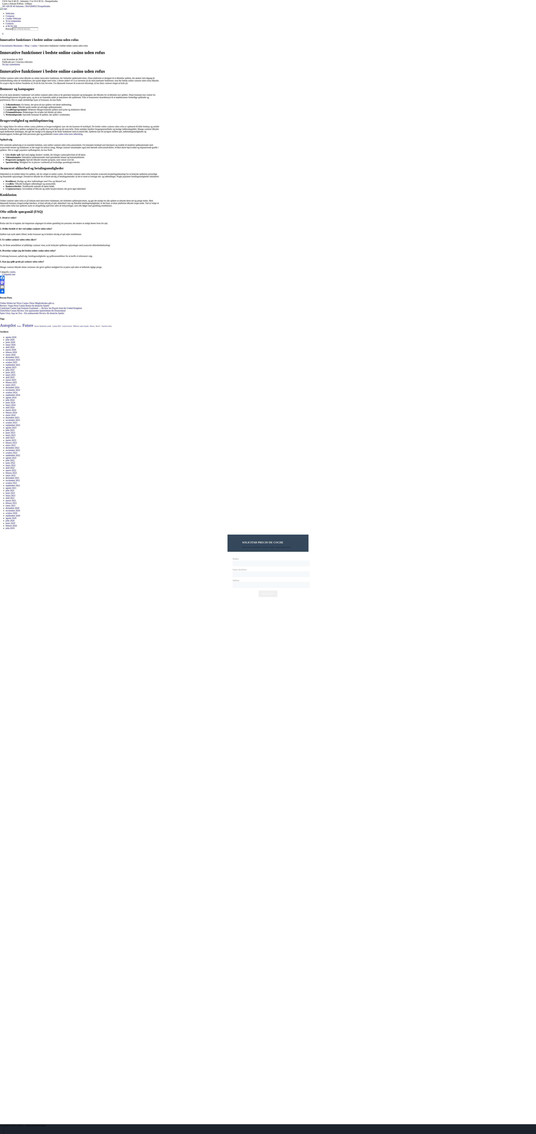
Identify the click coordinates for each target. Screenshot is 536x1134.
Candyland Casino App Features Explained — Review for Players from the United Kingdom (41, 308)
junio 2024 (10, 402)
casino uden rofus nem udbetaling (67, 134)
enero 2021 (10, 505)
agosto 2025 (11, 367)
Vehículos (10, 13)
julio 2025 (10, 370)
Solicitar (268, 594)
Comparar (10, 16)
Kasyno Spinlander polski (42, 326)
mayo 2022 (10, 465)
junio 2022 (10, 463)
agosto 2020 (11, 518)
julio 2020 (10, 520)
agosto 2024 (11, 397)
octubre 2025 (11, 362)
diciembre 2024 (12, 387)
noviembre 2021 (13, 480)
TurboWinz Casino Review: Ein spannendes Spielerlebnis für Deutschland (32, 311)
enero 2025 (10, 385)
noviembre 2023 (13, 420)
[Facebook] (79, 278)
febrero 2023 (11, 443)
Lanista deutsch (67, 326)
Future (27, 325)
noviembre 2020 (13, 510)
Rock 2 (98, 326)
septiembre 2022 (13, 455)
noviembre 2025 (13, 360)
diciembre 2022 (12, 448)
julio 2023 (10, 430)
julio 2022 (10, 460)
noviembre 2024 (13, 390)
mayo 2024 (10, 405)
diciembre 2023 (12, 417)
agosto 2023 (11, 427)
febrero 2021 (11, 503)
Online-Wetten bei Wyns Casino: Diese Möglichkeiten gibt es (27, 303)
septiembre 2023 (13, 425)
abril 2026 (10, 347)
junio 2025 (10, 372)
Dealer (19, 326)
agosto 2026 (11, 337)
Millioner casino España (81, 326)
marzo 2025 (11, 380)
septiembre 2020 (13, 515)
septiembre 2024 (13, 395)
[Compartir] (79, 291)
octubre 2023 (11, 422)
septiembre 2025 (13, 365)
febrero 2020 (11, 525)
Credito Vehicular (13, 18)
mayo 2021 (10, 495)
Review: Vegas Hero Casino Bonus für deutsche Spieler (24, 305)
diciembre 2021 (12, 478)
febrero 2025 (11, 382)
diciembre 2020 (12, 508)
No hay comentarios (11, 64)
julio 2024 (10, 400)
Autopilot (8, 325)
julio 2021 (10, 490)
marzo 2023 (11, 440)
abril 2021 (10, 498)
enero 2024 (10, 415)
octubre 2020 (11, 513)
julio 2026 (10, 340)
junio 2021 (10, 493)
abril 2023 (10, 438)
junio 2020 (10, 523)
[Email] (79, 287)
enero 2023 (10, 445)
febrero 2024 (11, 412)
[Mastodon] (79, 282)
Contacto (10, 23)
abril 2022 (10, 468)
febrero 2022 (11, 473)
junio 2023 (10, 433)
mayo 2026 (10, 345)
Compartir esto (8, 274)
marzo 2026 (11, 350)
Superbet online (107, 326)
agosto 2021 (11, 488)
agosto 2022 (11, 458)
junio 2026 (10, 342)
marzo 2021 (11, 500)
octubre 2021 (11, 483)
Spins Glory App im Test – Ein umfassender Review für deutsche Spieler (32, 313)
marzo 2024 (11, 410)
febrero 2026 (11, 352)
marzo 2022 (11, 470)
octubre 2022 (11, 453)
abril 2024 (10, 407)
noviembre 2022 (13, 450)
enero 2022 (10, 475)
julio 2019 (10, 528)
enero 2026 (10, 355)
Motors (92, 326)
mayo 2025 (10, 375)
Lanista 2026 (56, 326)
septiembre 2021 (13, 485)
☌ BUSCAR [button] (11, 26)
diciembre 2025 (12, 357)
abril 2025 (10, 377)
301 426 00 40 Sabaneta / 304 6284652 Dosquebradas (26, 6)
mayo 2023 (10, 435)
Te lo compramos (13, 21)
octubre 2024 (11, 392)
